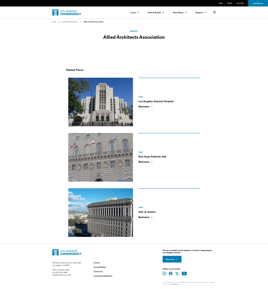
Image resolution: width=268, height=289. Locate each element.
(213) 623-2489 (63, 270)
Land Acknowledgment (103, 276)
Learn (133, 12)
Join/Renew (258, 3)
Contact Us (98, 271)
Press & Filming (100, 267)
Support (199, 12)
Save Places (178, 12)
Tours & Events (154, 12)
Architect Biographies (69, 22)
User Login (240, 3)
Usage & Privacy (174, 284)
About (221, 3)
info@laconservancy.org (61, 275)
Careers (97, 263)
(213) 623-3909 (61, 272)
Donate (229, 3)
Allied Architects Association (94, 22)
